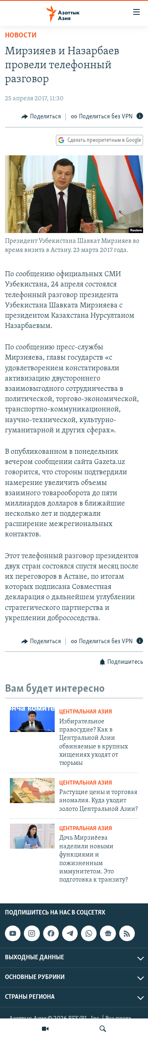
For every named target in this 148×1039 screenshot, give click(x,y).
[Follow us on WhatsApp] (89, 933)
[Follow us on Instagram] (31, 933)
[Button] (41, 116)
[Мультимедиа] (45, 1028)
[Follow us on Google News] (108, 933)
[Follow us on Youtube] (13, 933)
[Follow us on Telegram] (70, 933)
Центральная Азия (85, 712)
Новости (21, 35)
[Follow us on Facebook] (51, 933)
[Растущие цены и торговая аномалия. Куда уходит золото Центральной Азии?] (32, 790)
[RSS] (127, 933)
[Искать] (102, 1028)
